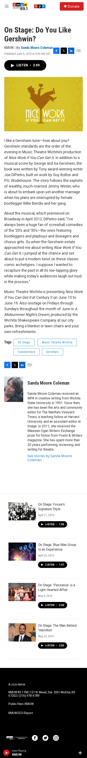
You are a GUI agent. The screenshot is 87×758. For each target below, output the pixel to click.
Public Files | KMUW (21, 704)
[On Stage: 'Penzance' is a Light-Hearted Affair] (22, 592)
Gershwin (52, 352)
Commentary (26, 352)
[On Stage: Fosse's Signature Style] (22, 511)
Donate (73, 6)
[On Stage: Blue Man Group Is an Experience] (22, 552)
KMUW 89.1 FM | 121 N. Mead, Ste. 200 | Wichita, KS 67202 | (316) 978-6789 (41, 694)
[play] (6, 753)
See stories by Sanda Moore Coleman (49, 458)
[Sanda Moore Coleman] (13, 389)
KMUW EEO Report (20, 713)
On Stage (24, 342)
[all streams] (81, 752)
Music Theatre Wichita (57, 342)
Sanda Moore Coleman (37, 47)
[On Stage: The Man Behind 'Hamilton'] (22, 632)
